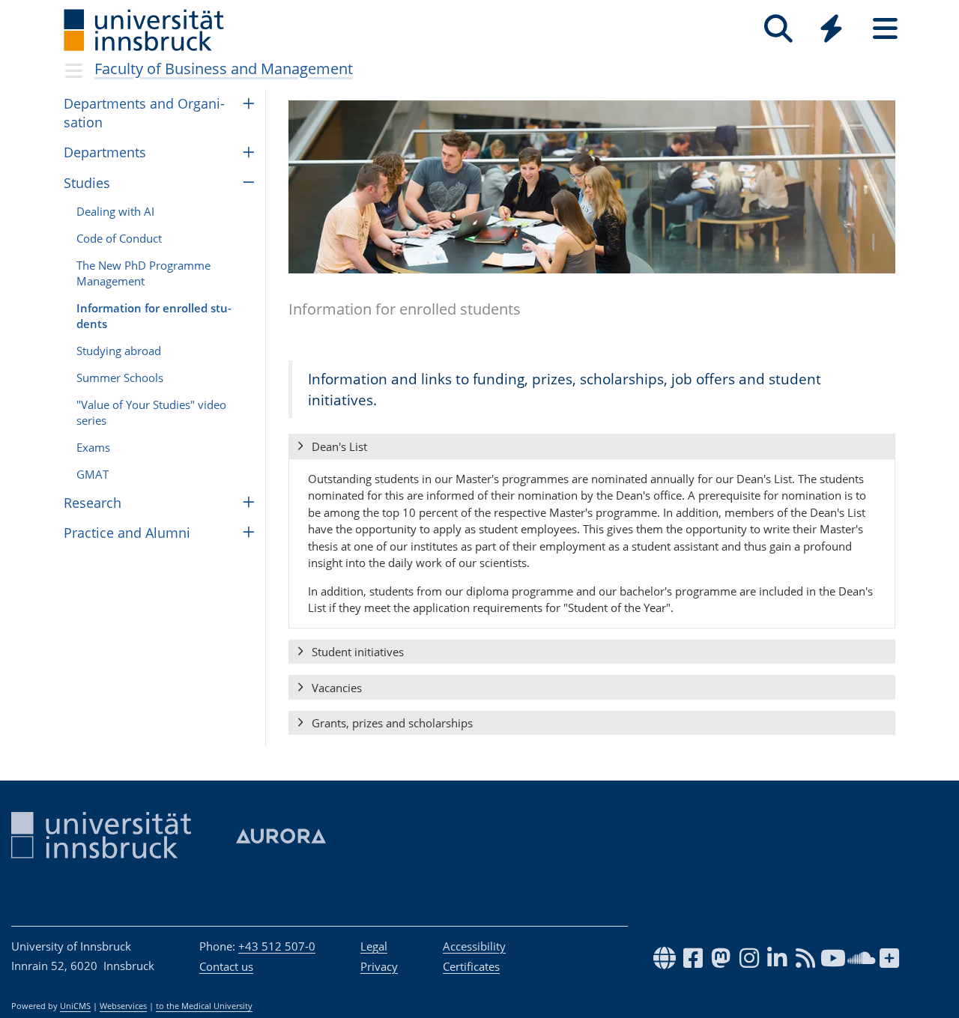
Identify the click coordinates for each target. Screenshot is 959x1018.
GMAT (92, 474)
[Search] (778, 28)
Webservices (123, 1006)
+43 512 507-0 (276, 946)
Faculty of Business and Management (223, 68)
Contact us (226, 966)
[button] (591, 446)
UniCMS (75, 1006)
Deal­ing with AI (115, 211)
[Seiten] (885, 28)
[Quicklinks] (831, 28)
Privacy (379, 966)
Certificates (471, 966)
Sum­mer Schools (119, 377)
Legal (373, 946)
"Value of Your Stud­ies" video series (151, 412)
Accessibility (474, 946)
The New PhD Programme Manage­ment (143, 273)
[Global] (831, 30)
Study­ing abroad (118, 350)
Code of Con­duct (119, 238)
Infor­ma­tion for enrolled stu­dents (154, 315)
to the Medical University (204, 1006)
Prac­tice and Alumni (127, 533)
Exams (93, 447)
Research (92, 503)
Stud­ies (87, 183)
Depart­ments (105, 152)
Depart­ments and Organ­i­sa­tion (144, 112)
